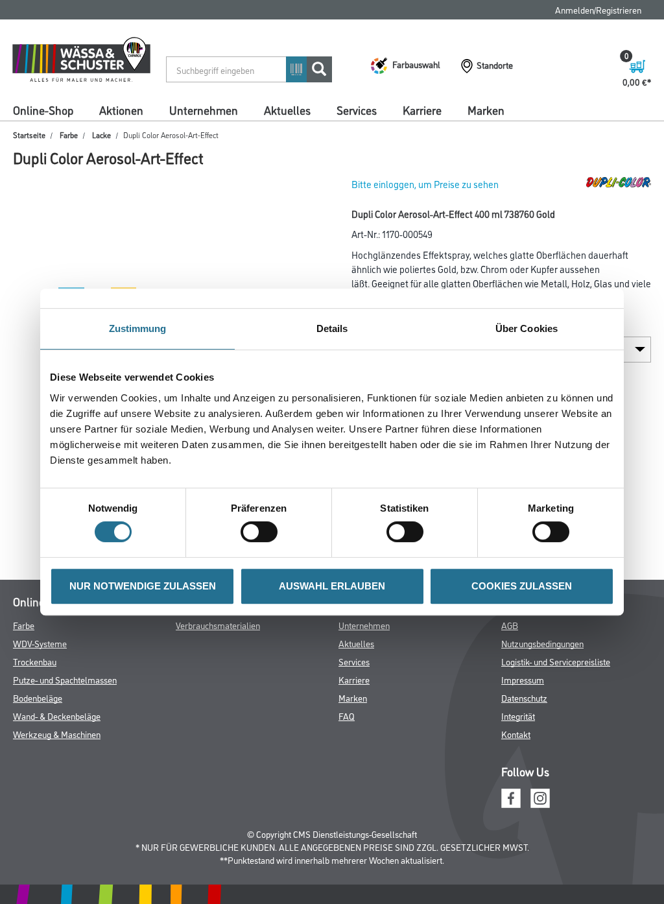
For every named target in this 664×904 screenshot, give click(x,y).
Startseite (29, 134)
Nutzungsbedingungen (542, 643)
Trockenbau (34, 661)
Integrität (518, 715)
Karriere (422, 109)
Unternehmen (203, 109)
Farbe (69, 134)
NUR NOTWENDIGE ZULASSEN (142, 585)
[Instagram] (540, 796)
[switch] (262, 531)
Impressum (522, 679)
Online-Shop (43, 109)
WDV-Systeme (40, 643)
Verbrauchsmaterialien (218, 625)
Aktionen (121, 109)
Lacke (101, 134)
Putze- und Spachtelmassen (65, 679)
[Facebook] (511, 796)
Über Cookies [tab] (526, 328)
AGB (509, 625)
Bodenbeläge (37, 697)
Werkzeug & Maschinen (57, 734)
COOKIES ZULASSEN (521, 585)
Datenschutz (524, 697)
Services (357, 109)
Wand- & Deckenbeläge (57, 715)
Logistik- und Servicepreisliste (555, 661)
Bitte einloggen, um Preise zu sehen (425, 184)
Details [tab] (332, 328)
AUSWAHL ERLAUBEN (332, 585)
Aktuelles (287, 109)
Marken (486, 109)
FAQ (346, 715)
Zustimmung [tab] (138, 328)
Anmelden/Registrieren (598, 9)
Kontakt (515, 734)
